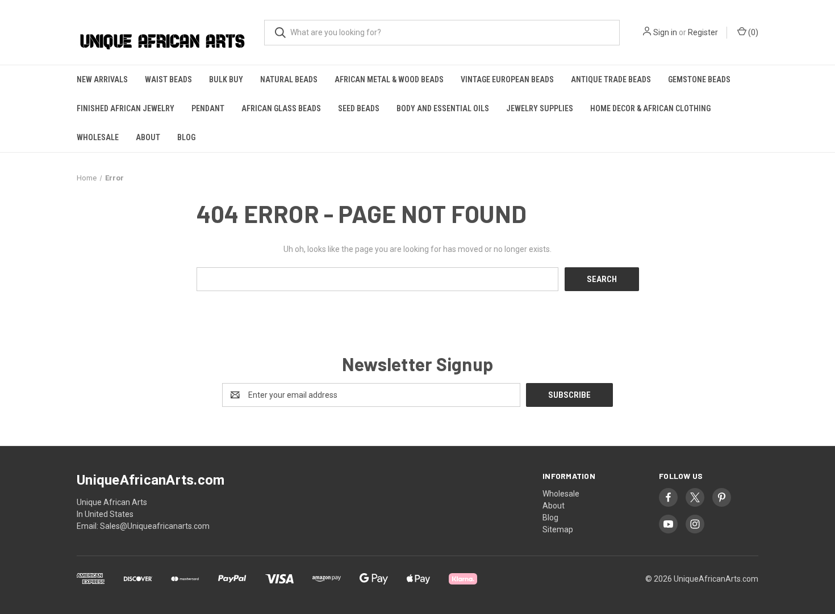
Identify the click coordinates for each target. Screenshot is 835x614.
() (752, 32)
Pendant (207, 108)
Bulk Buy (226, 79)
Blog (186, 137)
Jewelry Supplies (539, 108)
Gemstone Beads (699, 79)
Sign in (665, 32)
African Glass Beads (281, 108)
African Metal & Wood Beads (389, 79)
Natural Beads (289, 79)
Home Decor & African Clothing (650, 108)
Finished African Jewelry (125, 108)
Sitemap (557, 529)
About (148, 137)
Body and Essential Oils (442, 108)
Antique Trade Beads (611, 79)
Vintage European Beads (507, 79)
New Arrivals (102, 79)
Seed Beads (358, 108)
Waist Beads (168, 79)
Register (703, 32)
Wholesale (98, 137)
